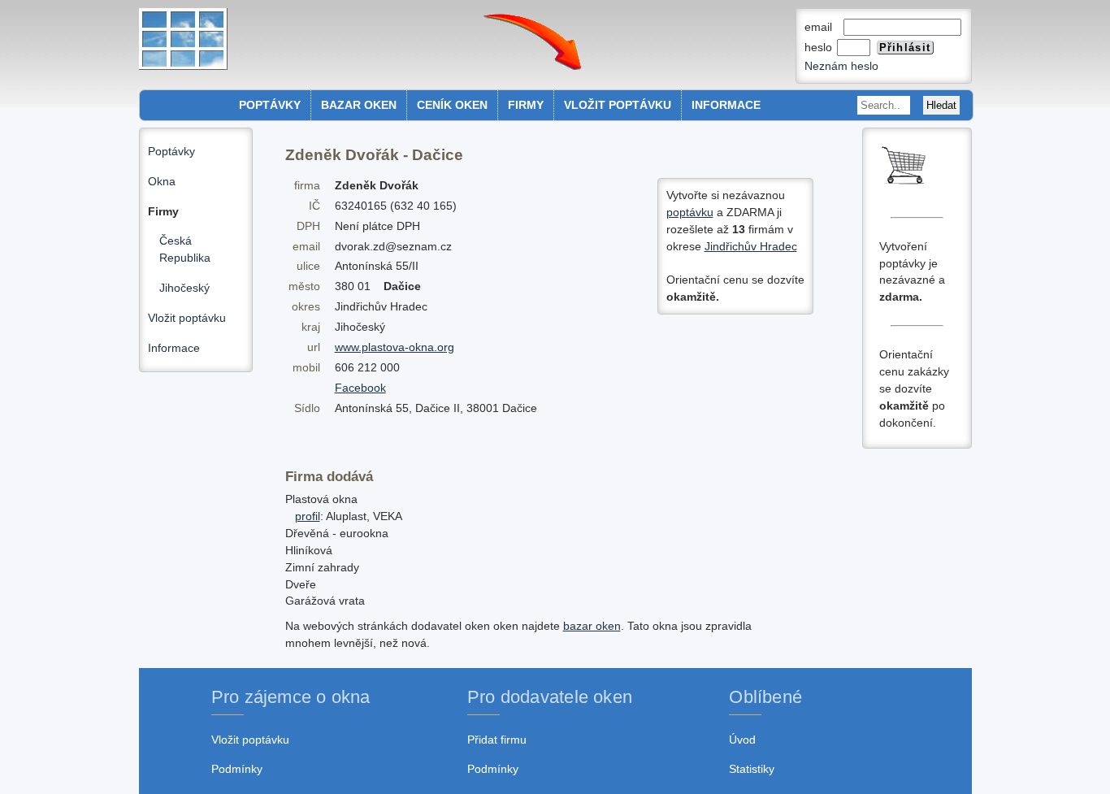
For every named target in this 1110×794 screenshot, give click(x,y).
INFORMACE (726, 104)
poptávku (689, 212)
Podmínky (236, 768)
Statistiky (751, 768)
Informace (174, 347)
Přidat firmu (497, 739)
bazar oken (592, 625)
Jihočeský (184, 287)
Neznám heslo (841, 65)
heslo (819, 47)
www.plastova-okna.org (394, 347)
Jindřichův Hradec (751, 246)
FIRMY (526, 104)
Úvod (742, 739)
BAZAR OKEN (359, 104)
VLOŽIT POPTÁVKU (617, 104)
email (823, 26)
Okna (162, 181)
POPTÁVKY (270, 104)
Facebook (360, 387)
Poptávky (171, 151)
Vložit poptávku (187, 317)
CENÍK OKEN (452, 104)
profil (307, 516)
